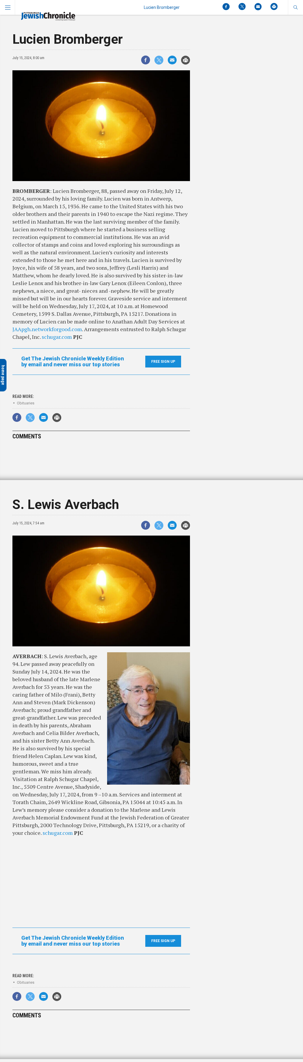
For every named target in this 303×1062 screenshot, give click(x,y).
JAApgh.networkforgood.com (47, 329)
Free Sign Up (163, 362)
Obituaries (25, 403)
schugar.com (57, 336)
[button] (295, 7)
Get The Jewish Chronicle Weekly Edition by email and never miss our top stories (72, 361)
